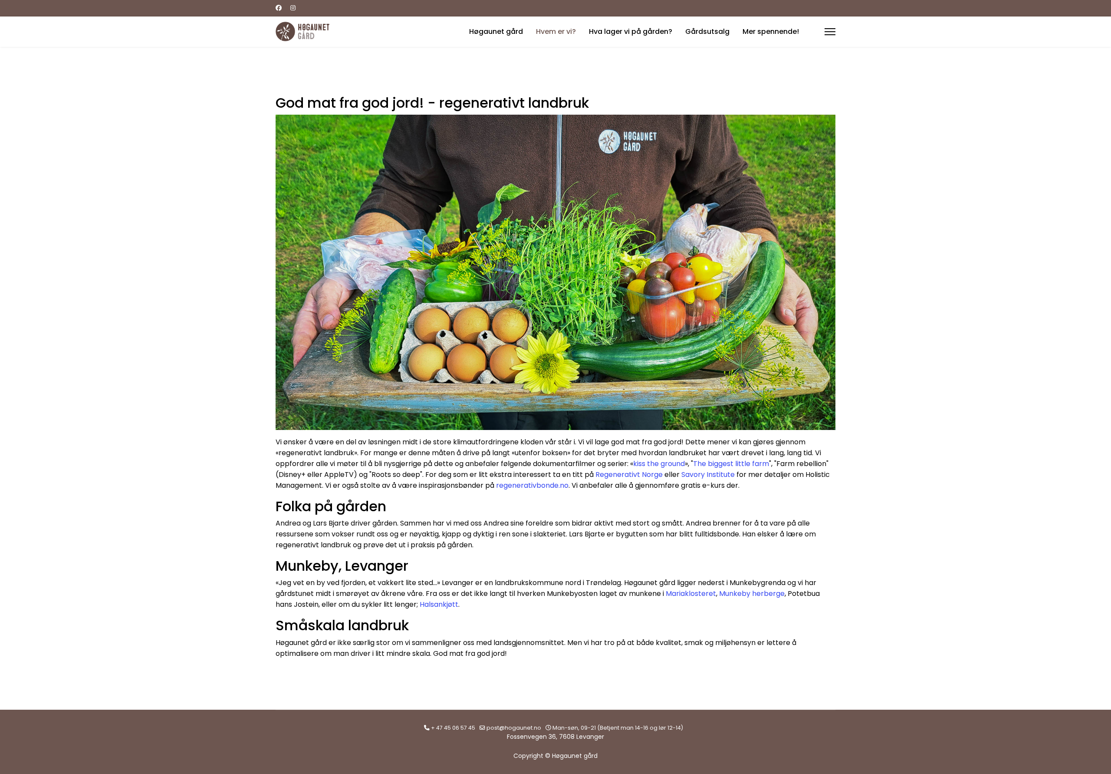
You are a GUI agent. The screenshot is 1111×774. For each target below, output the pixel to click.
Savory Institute (708, 475)
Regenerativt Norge (629, 475)
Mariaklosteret (691, 594)
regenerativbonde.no (532, 485)
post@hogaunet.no (513, 727)
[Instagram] (293, 7)
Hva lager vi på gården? (630, 31)
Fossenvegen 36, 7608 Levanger (555, 736)
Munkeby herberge (752, 594)
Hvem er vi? (556, 31)
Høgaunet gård (496, 31)
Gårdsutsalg (707, 31)
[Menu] (830, 32)
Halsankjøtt (439, 604)
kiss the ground (659, 464)
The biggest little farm (731, 464)
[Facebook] (279, 7)
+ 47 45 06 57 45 (453, 727)
